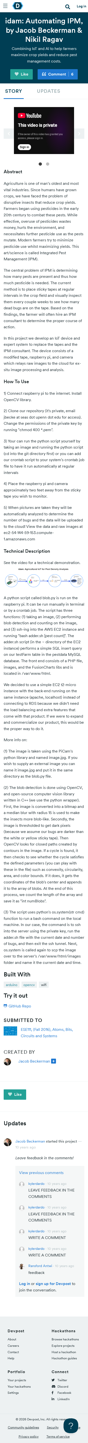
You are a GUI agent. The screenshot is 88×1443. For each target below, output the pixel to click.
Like (24, 74)
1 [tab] (40, 163)
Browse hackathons (65, 1339)
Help (11, 1358)
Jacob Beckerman (34, 1061)
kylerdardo (36, 1183)
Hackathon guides (64, 1358)
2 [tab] (47, 163)
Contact (13, 1352)
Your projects (17, 1380)
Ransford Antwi (40, 1266)
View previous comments (41, 1172)
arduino (11, 985)
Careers (13, 1346)
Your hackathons (19, 1386)
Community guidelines (23, 1427)
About (12, 1339)
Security (53, 1427)
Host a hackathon (64, 1352)
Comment (60, 74)
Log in (81, 6)
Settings (13, 1393)
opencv (29, 985)
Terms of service (58, 1436)
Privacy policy (29, 1436)
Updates (48, 91)
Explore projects (63, 1346)
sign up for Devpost (53, 1283)
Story (13, 91)
